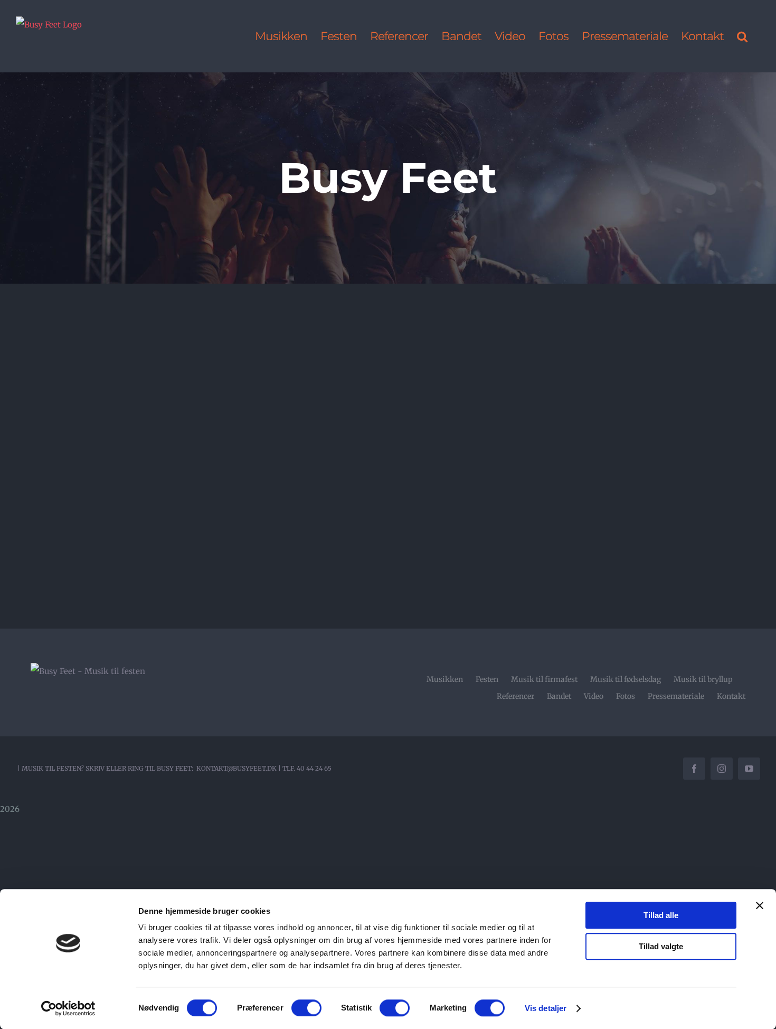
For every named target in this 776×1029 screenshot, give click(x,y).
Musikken (445, 679)
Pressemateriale (676, 696)
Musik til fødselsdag (625, 679)
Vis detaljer (545, 1008)
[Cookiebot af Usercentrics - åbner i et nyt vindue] (68, 1008)
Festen (487, 679)
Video (593, 696)
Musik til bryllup (703, 679)
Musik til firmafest (544, 679)
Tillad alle (660, 915)
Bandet (559, 696)
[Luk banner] (759, 905)
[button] (742, 36)
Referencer (515, 696)
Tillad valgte (661, 946)
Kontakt (731, 696)
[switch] (306, 1007)
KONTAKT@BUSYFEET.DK (236, 768)
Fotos (625, 696)
